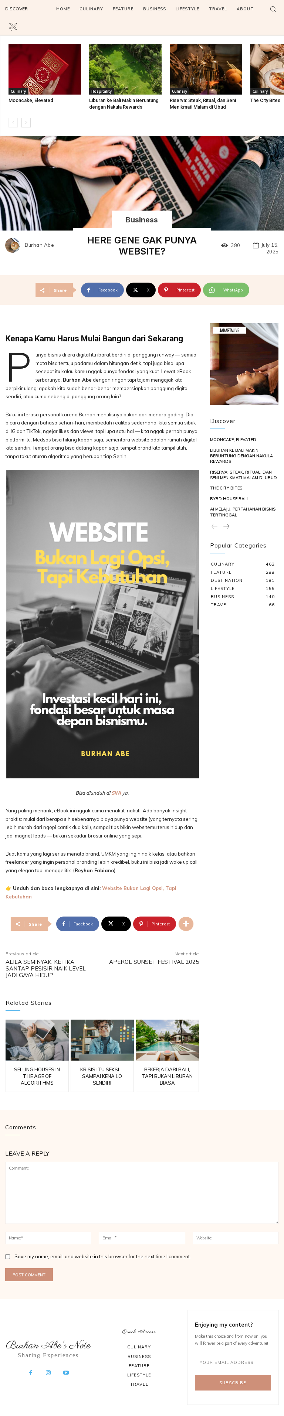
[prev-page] (13, 122)
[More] (186, 924)
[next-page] (26, 122)
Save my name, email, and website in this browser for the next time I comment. (102, 1256)
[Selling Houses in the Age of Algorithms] (37, 1040)
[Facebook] (31, 1373)
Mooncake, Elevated (31, 100)
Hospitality (101, 91)
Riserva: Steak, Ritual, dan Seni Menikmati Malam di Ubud (243, 475)
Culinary (18, 91)
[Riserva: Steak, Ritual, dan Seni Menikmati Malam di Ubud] (206, 69)
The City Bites (265, 100)
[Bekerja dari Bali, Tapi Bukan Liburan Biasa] (167, 1040)
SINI (116, 793)
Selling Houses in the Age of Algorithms (37, 1076)
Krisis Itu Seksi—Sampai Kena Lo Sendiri (102, 1076)
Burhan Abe (39, 245)
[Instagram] (48, 1373)
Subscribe (232, 1382)
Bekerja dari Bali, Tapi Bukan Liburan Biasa (167, 1076)
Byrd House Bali (229, 498)
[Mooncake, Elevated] (45, 69)
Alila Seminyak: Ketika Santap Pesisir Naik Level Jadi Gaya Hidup (46, 968)
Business (142, 219)
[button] (273, 9)
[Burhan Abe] (14, 245)
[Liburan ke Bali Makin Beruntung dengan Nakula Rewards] (125, 69)
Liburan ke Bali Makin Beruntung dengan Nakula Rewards (241, 456)
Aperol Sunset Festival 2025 (154, 961)
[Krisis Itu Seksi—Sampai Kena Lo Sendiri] (102, 1040)
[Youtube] (66, 1373)
